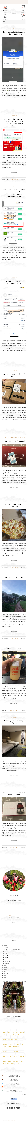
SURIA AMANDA (13, 1090)
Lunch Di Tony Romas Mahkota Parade (14, 1091)
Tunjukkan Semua (23, 1094)
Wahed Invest (15, 1061)
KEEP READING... (14, 102)
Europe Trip (19, 1034)
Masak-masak (16, 1046)
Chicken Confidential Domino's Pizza (14, 505)
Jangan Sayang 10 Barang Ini (14, 1076)
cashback (14, 115)
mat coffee (18, 1063)
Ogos (6, 947)
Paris (11, 1051)
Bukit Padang (11, 1032)
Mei (6, 955)
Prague (21, 1051)
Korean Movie (13, 1041)
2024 (5, 967)
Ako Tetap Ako (14, 1079)
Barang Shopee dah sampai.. (14, 441)
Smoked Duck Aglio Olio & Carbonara (12, 949)
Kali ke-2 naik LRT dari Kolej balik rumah (14, 1088)
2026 (5, 945)
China (17, 1032)
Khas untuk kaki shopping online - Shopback (14, 33)
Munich (11, 1049)
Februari (7, 961)
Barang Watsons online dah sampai (14, 375)
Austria (7, 1029)
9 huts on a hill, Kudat (14, 577)
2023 (5, 969)
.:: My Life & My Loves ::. (14, 1086)
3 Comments (23, 638)
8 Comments (23, 847)
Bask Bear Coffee (14, 645)
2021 (5, 973)
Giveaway (16, 1039)
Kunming (11, 1044)
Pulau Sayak (5, 1053)
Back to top (21, 1123)
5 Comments (23, 108)
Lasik (22, 1044)
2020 (5, 975)
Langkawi (17, 1044)
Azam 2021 (13, 1029)
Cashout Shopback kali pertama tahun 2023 (14, 282)
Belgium (4, 1032)
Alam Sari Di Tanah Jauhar (13, 1083)
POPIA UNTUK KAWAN (13, 1080)
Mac (6, 959)
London (9, 1046)
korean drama (6, 1063)
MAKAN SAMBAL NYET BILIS (14, 1084)
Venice (4, 1061)
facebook (18, 917)
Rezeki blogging (20, 1053)
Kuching (20, 1041)
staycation (19, 1066)
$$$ (14, 28)
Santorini (9, 1056)
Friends (4, 1039)
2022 (5, 971)
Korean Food (6, 1041)
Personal (16, 1051)
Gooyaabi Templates (15, 1118)
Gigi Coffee (10, 1039)
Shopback (14, 370)
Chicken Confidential (14, 500)
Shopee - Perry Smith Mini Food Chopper (14, 793)
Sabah (4, 1056)
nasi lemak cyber (6, 1066)
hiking (21, 1061)
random (13, 1066)
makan (12, 1063)
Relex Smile (12, 1053)
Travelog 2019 (20, 1058)
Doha (8, 1034)
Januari (6, 963)
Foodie (19, 1037)
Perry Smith (14, 788)
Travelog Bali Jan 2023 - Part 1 (14, 722)
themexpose (11, 1120)
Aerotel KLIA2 (14, 717)
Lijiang (4, 1046)
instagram (10, 917)
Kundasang (5, 1044)
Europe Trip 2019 (6, 1037)
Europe (13, 1034)
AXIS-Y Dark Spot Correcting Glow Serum (14, 437)
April (6, 957)
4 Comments (23, 567)
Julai (6, 951)
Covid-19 (22, 1032)
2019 (5, 977)
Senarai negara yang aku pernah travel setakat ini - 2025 (14, 981)
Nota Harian (5, 1051)
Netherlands (18, 1049)
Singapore (21, 1056)
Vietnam (9, 1061)
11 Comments (22, 494)
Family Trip (14, 1037)
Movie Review (5, 1049)
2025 (5, 965)
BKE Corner (19, 1029)
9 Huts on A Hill (14, 574)
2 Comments (23, 710)
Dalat (4, 1034)
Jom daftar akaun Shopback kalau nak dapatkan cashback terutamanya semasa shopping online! (14, 193)
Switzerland (5, 1058)
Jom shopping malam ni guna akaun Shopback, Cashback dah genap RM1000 (14, 122)
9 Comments (23, 179)
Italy (21, 1039)
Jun (5, 953)
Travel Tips (12, 1058)
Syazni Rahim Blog (14, 1075)
